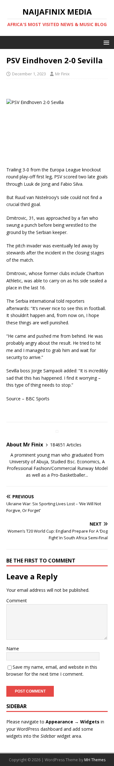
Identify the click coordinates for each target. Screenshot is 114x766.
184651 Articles (65, 445)
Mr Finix (62, 74)
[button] (105, 42)
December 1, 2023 (29, 74)
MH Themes (94, 760)
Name (12, 648)
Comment (16, 600)
